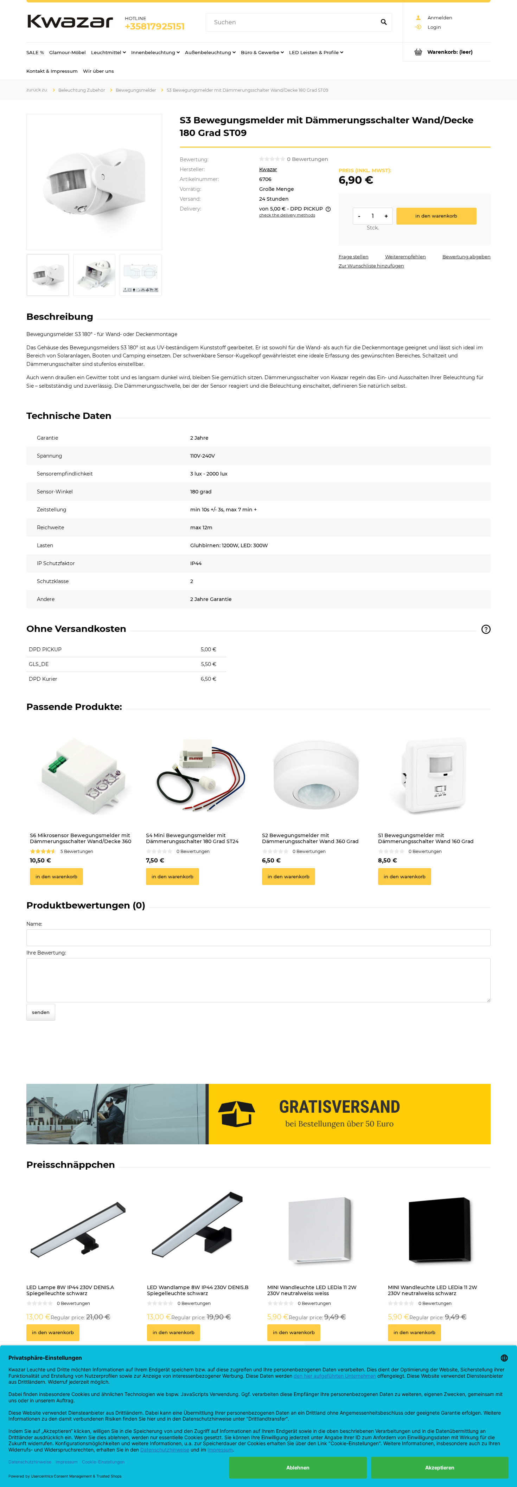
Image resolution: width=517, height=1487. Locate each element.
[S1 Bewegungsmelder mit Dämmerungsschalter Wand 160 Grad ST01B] (432, 774)
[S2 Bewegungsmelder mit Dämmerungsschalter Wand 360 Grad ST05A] (316, 774)
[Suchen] (384, 22)
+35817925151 (155, 26)
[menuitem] (35, 52)
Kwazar (268, 169)
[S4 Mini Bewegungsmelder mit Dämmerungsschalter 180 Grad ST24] (200, 774)
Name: (34, 924)
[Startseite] (70, 22)
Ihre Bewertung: (46, 953)
